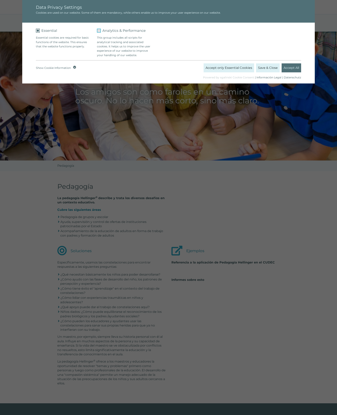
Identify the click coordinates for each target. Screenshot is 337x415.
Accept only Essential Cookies (229, 68)
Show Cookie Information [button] (54, 68)
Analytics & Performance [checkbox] (124, 30)
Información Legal (268, 77)
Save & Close (268, 68)
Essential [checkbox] (49, 30)
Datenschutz (292, 77)
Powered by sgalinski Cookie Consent (229, 77)
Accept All (291, 68)
